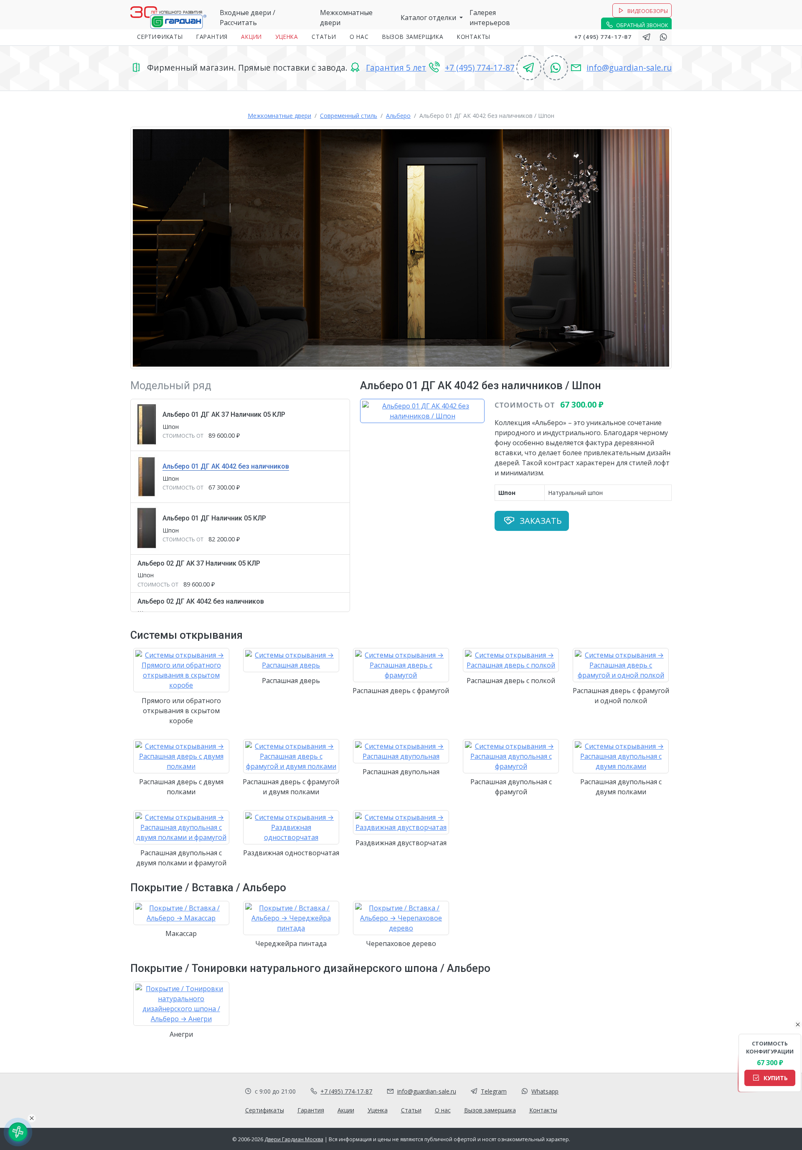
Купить (775, 1078)
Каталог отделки (429, 17)
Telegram (494, 1091)
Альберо (398, 116)
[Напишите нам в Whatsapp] (663, 37)
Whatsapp (544, 1091)
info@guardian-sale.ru (629, 67)
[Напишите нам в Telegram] (646, 37)
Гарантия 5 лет (396, 67)
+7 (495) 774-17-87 (603, 36)
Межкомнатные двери (279, 116)
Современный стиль (348, 116)
